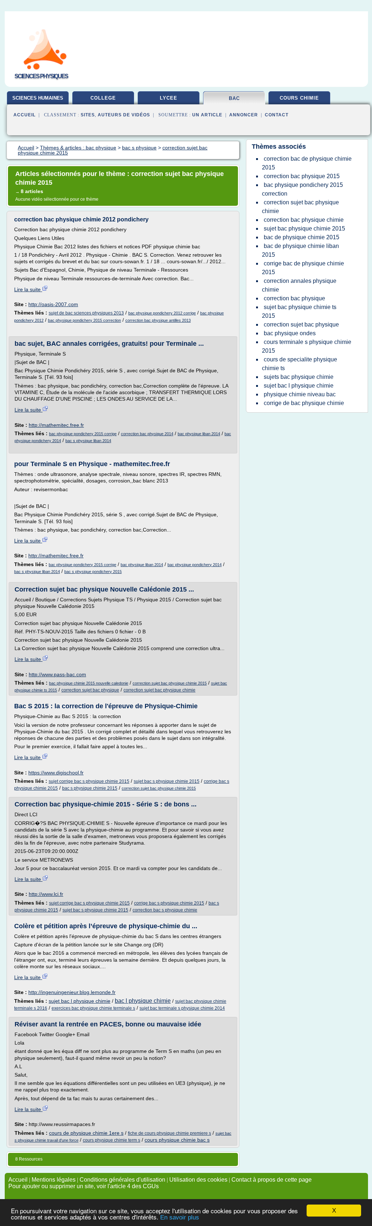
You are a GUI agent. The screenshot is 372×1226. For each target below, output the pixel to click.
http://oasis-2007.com (53, 304)
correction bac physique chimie (304, 220)
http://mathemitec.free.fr (56, 425)
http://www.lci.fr (46, 894)
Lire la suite (28, 289)
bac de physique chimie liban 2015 (300, 250)
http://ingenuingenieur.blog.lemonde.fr (72, 992)
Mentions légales (54, 1180)
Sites (88, 114)
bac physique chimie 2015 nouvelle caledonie (88, 683)
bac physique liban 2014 (199, 434)
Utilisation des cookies (198, 1180)
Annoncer (243, 114)
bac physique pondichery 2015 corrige (83, 434)
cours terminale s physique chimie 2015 (306, 346)
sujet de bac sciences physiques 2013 (86, 313)
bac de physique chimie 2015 (301, 237)
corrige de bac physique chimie (304, 403)
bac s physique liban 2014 (88, 440)
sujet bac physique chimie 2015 (304, 228)
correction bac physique (294, 298)
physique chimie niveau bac (300, 394)
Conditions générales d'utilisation (122, 1180)
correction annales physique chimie (299, 285)
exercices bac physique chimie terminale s (93, 1008)
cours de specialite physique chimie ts (299, 363)
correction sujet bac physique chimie (159, 690)
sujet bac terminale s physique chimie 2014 (182, 1008)
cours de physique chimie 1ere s (86, 1133)
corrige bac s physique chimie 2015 (169, 903)
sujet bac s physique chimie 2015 (166, 781)
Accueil (24, 114)
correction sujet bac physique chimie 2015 (170, 683)
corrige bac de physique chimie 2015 (303, 267)
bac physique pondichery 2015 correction (84, 320)
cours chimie (299, 98)
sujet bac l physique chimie (79, 1001)
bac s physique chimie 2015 (89, 788)
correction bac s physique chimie (165, 910)
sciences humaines (37, 98)
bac (234, 98)
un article (207, 114)
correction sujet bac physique (90, 690)
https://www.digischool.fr (56, 773)
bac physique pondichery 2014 (194, 564)
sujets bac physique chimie (298, 377)
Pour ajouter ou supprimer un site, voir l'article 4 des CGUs (83, 1186)
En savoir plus (179, 1217)
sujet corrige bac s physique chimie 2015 (89, 781)
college (103, 98)
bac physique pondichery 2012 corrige (162, 313)
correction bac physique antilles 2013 (158, 320)
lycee (168, 98)
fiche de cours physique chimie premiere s (169, 1133)
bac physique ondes (290, 333)
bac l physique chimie (143, 1001)
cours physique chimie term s (111, 1140)
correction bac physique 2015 (302, 176)
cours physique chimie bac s (177, 1140)
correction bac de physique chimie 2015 (307, 163)
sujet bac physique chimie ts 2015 (299, 311)
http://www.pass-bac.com (57, 674)
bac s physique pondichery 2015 (93, 571)
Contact (276, 114)
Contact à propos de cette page (271, 1180)
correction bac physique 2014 (147, 434)
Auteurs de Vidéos (124, 114)
